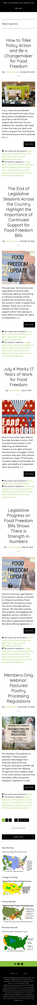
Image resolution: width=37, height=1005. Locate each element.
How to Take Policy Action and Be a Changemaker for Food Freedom (18, 53)
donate (16, 489)
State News (17, 159)
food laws (29, 491)
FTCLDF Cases (26, 802)
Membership (7, 483)
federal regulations (10, 167)
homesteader (11, 494)
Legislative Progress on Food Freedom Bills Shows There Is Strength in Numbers (18, 525)
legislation (19, 805)
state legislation (16, 175)
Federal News (20, 154)
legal (4, 805)
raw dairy (19, 173)
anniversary (29, 486)
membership (23, 494)
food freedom (18, 491)
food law (22, 167)
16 (16, 820)
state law (5, 175)
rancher (5, 497)
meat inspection (14, 170)
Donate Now (18, 837)
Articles (11, 154)
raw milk (27, 173)
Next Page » (23, 820)
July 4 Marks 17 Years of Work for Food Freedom (18, 376)
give (3, 494)
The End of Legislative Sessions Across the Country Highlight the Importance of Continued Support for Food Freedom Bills (18, 212)
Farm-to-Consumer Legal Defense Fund (18, 3)
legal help (11, 805)
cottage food (7, 489)
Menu (20, 8)
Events (30, 481)
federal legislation (26, 164)
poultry (12, 173)
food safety (14, 802)
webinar (26, 808)
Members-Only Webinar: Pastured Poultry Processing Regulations (18, 688)
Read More (29, 144)
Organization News (21, 483)
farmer (23, 489)
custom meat (12, 164)
